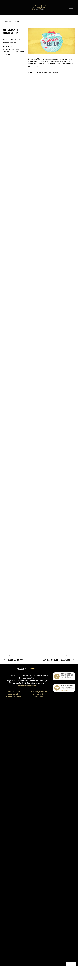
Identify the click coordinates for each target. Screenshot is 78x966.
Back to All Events (12, 21)
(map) (9, 54)
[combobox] (71, 964)
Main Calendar (53, 72)
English (69, 964)
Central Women (41, 72)
